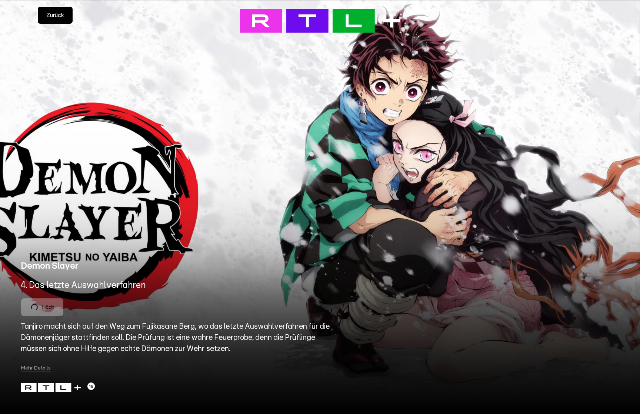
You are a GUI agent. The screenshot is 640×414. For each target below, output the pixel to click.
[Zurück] (27, 15)
